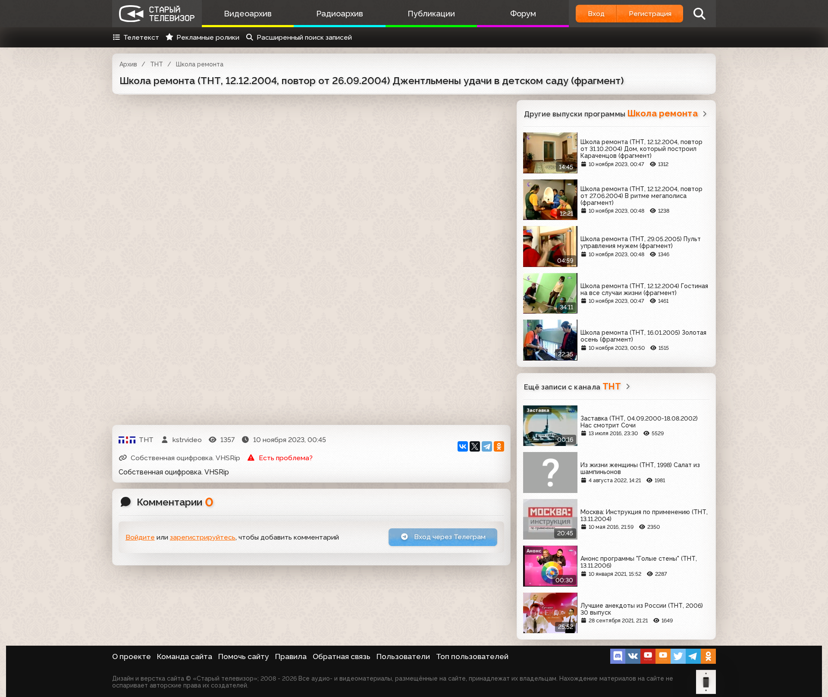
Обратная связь (341, 656)
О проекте (131, 656)
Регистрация (650, 13)
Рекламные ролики (207, 37)
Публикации (431, 13)
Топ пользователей (472, 656)
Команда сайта (184, 656)
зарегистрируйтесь (202, 537)
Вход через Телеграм (449, 537)
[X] (475, 446)
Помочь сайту (243, 656)
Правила (291, 656)
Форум (523, 13)
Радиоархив (339, 13)
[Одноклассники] (499, 446)
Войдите (140, 537)
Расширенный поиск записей (304, 37)
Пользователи (403, 656)
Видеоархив (248, 13)
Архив (128, 64)
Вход (596, 13)
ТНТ (156, 64)
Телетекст (141, 37)
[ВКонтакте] (463, 446)
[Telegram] (487, 446)
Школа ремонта (199, 64)
